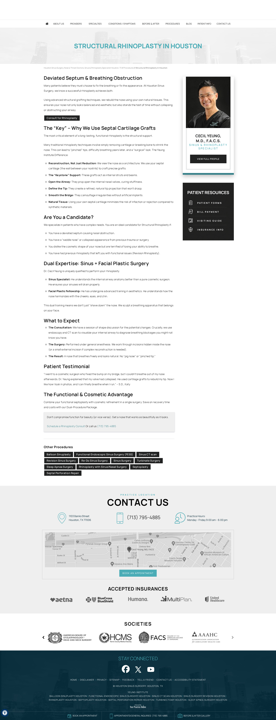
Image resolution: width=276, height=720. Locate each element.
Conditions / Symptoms (121, 23)
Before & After (150, 23)
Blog (189, 23)
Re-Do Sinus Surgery (94, 460)
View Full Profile (208, 158)
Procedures (172, 23)
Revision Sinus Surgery (61, 460)
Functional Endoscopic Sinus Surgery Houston (119, 696)
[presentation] (138, 46)
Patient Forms (209, 202)
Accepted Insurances (138, 588)
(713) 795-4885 (106, 426)
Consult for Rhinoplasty (62, 118)
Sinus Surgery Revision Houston (204, 696)
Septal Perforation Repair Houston (131, 699)
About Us (58, 23)
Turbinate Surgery (148, 460)
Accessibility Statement (190, 679)
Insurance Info (210, 229)
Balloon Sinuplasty (59, 454)
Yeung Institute (138, 692)
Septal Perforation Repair (63, 473)
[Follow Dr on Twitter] (138, 668)
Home (47, 24)
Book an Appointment (138, 573)
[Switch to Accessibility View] (5, 713)
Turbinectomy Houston (171, 699)
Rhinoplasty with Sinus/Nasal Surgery (103, 467)
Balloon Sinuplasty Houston (68, 696)
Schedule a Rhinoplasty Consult (66, 426)
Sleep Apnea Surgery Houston (207, 699)
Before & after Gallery (197, 715)
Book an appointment (85, 715)
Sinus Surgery (122, 460)
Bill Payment (208, 211)
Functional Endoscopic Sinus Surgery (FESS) (104, 454)
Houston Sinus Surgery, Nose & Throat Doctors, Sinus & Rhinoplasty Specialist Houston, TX (83, 67)
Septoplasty (140, 467)
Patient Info (204, 23)
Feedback (128, 679)
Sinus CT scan (148, 454)
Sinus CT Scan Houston (167, 696)
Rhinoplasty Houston (63, 699)
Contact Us (223, 23)
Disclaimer (87, 679)
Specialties (95, 23)
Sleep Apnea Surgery (60, 467)
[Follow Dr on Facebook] (125, 668)
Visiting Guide (209, 220)
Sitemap (114, 679)
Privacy (102, 679)
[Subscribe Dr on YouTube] (151, 668)
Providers (76, 23)
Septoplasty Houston (92, 699)
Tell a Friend (145, 679)
